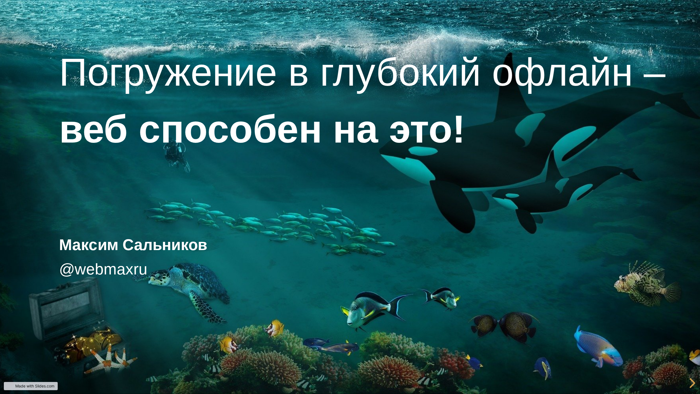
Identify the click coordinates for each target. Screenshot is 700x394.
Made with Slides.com (34, 386)
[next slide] (691, 383)
